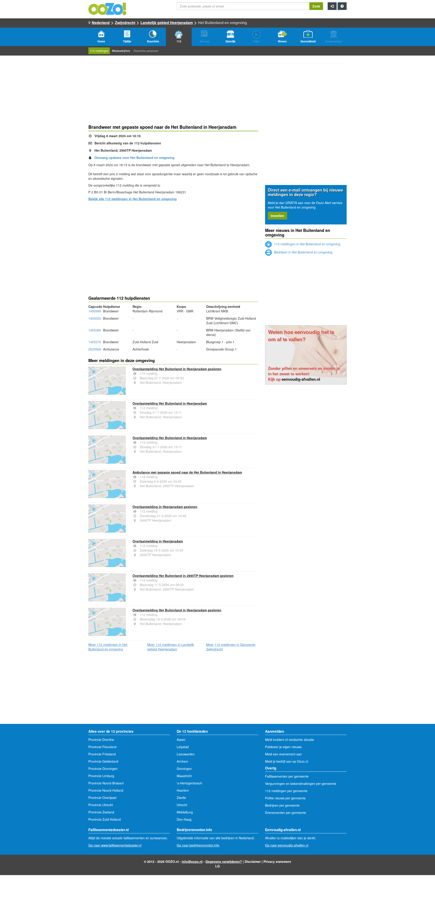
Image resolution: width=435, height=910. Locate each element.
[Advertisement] (173, 240)
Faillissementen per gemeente (287, 776)
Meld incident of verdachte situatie (289, 739)
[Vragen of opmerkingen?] (342, 6)
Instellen (277, 215)
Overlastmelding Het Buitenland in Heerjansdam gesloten (177, 369)
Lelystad (183, 747)
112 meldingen (99, 51)
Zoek (316, 6)
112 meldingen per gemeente (286, 790)
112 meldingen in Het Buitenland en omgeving (306, 244)
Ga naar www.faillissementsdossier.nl (114, 845)
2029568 (94, 349)
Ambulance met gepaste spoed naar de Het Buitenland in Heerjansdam (187, 472)
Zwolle (181, 797)
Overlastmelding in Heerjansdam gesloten (165, 506)
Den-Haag (184, 819)
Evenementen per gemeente (285, 812)
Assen (181, 739)
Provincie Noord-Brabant (106, 783)
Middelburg (185, 812)
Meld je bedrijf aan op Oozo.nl (286, 761)
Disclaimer (253, 861)
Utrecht (182, 805)
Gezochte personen (145, 51)
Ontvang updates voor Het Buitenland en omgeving (134, 157)
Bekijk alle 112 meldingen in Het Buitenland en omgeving (132, 199)
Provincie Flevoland (102, 747)
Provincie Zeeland (101, 812)
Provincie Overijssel (102, 797)
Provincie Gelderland (103, 761)
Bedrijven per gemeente (282, 805)
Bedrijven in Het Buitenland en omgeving (302, 252)
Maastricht (184, 776)
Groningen (184, 768)
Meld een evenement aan (283, 754)
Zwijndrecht (125, 22)
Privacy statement (277, 861)
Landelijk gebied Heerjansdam (166, 22)
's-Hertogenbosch (189, 783)
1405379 (94, 342)
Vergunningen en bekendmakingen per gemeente (300, 783)
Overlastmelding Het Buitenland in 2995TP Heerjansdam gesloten (183, 575)
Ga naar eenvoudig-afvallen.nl (286, 845)
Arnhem (182, 761)
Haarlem (183, 790)
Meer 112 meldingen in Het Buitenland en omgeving (107, 646)
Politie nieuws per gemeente (285, 798)
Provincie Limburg (101, 776)
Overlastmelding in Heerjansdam (158, 541)
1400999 (94, 311)
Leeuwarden (186, 754)
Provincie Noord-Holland (105, 790)
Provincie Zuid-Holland (104, 819)
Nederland (101, 22)
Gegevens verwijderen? (223, 861)
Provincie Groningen (103, 768)
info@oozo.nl (192, 861)
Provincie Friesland (102, 754)
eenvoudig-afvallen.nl (301, 379)
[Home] (107, 8)
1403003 (94, 318)
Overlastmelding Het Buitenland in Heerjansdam (170, 403)
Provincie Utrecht (100, 805)
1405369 (94, 330)
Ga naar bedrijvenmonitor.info (198, 845)
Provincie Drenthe (101, 739)
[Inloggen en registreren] (332, 6)
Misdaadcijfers (121, 51)
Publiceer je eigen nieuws (283, 747)
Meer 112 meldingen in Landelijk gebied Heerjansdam (170, 646)
